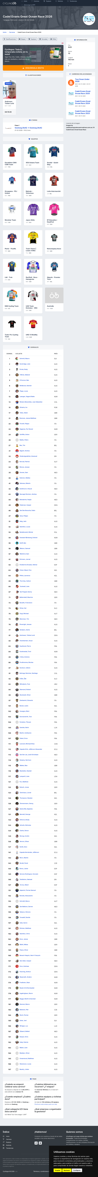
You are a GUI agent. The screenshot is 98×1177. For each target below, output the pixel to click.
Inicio (5, 32)
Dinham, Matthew (25, 928)
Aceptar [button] (57, 1170)
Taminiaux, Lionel (25, 792)
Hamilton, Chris (25, 933)
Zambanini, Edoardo (26, 700)
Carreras (12, 32)
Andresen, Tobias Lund (27, 635)
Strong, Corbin (24, 836)
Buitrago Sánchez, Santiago (29, 673)
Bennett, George (25, 814)
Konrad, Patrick (25, 461)
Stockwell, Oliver (25, 695)
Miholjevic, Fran (25, 684)
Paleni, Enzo (24, 738)
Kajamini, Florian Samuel (28, 890)
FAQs (54, 39)
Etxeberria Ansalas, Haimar (28, 564)
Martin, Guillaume (25, 733)
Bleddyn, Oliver (25, 1053)
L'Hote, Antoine (24, 657)
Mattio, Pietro (24, 440)
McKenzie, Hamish (26, 385)
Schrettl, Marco (25, 901)
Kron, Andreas (24, 966)
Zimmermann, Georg (26, 803)
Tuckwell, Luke (24, 586)
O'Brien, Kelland (25, 374)
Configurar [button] (77, 1170)
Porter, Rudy (24, 369)
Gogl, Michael (24, 613)
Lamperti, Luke (24, 776)
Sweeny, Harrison (25, 760)
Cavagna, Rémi (24, 711)
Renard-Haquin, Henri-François (30, 955)
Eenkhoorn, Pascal (26, 488)
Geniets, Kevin (24, 727)
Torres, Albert (24, 885)
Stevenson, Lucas (25, 1064)
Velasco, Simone (25, 912)
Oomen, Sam (24, 472)
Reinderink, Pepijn (25, 499)
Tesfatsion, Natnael (26, 879)
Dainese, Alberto (25, 483)
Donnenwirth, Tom (26, 716)
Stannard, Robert (25, 689)
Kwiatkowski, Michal (26, 532)
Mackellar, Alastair (26, 771)
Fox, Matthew (24, 781)
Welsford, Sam (24, 554)
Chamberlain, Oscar (26, 640)
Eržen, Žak (23, 678)
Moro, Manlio (24, 857)
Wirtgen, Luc (24, 1026)
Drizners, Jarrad (25, 559)
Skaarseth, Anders (26, 977)
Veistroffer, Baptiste (26, 809)
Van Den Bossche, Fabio (27, 510)
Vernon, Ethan (24, 841)
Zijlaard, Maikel (25, 1031)
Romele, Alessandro (26, 895)
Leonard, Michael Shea (27, 743)
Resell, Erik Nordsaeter (27, 988)
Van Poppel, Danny (26, 591)
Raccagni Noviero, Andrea (28, 494)
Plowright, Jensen (25, 624)
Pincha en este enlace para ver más (46, 1104)
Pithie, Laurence (25, 575)
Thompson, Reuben (26, 798)
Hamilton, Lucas (25, 526)
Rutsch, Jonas (24, 787)
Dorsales (44, 39)
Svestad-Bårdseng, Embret (28, 537)
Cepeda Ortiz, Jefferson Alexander (31, 749)
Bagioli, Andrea (25, 450)
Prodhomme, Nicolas (26, 662)
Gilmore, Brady (24, 819)
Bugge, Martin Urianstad (28, 998)
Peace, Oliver (24, 950)
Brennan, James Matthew (28, 418)
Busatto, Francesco (26, 602)
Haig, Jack (23, 521)
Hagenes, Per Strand (26, 429)
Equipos (33, 39)
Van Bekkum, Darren (26, 906)
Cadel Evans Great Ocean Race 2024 (82, 102)
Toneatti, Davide (25, 917)
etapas (23, 39)
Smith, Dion (23, 847)
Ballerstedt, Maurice (26, 597)
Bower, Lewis (24, 705)
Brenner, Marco (25, 1004)
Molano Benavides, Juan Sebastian (31, 402)
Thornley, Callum (25, 581)
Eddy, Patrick (24, 1042)
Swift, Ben (23, 543)
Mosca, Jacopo (25, 467)
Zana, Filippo (24, 516)
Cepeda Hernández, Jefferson (29, 852)
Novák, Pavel (24, 863)
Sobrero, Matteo (25, 478)
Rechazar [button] (67, 1170)
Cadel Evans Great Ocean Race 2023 (82, 112)
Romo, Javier (24, 868)
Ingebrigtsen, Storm (26, 993)
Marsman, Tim (24, 619)
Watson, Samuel (25, 548)
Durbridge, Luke (25, 364)
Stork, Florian (24, 1015)
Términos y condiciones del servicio (44, 1171)
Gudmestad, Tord (25, 651)
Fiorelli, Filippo (24, 423)
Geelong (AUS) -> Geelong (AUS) (28, 128)
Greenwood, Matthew (27, 1058)
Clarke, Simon (24, 830)
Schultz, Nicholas (25, 825)
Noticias (8, 1145)
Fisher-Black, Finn (25, 570)
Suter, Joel (23, 1020)
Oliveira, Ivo (23, 407)
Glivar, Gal (23, 608)
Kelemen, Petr (24, 1009)
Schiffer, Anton (24, 434)
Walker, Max (23, 765)
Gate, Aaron (23, 922)
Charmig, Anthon (25, 971)
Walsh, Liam (23, 1047)
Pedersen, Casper (25, 505)
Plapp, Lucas (24, 391)
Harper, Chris (24, 1036)
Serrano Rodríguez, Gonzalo (29, 874)
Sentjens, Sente (25, 629)
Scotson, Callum (25, 667)
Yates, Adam (24, 412)
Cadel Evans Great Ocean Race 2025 (82, 92)
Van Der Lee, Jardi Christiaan (29, 754)
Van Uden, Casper (25, 960)
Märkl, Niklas (24, 944)
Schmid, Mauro (25, 358)
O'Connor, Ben (24, 380)
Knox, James (24, 939)
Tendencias (9, 1148)
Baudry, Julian (24, 1069)
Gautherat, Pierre (25, 646)
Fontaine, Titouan (25, 722)
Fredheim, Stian (25, 982)
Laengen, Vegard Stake (27, 396)
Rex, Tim (22, 445)
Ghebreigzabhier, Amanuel (28, 456)
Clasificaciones (10, 39)
